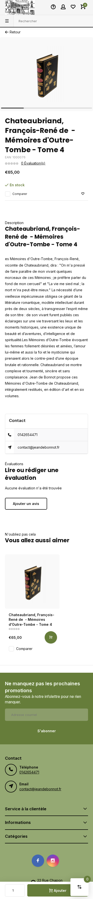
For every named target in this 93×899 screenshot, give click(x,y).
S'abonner (46, 731)
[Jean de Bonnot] (20, 7)
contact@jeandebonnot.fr (39, 447)
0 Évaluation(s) (33, 163)
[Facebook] (38, 861)
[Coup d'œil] (51, 637)
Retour (15, 32)
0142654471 (27, 435)
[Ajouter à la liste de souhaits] (82, 194)
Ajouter (60, 890)
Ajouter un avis (26, 504)
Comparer (19, 194)
